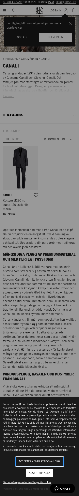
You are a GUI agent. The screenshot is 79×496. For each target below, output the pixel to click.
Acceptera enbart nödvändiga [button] (40, 462)
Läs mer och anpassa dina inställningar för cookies (27, 482)
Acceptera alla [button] (39, 473)
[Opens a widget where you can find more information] (62, 489)
